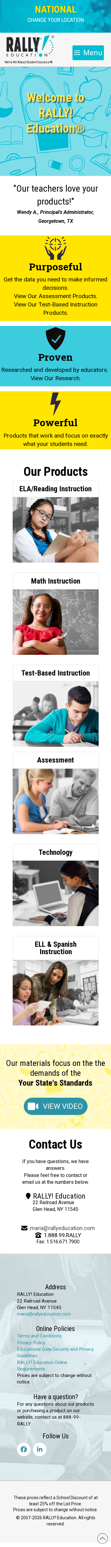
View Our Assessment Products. (55, 296)
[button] (55, 20)
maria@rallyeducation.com (62, 1228)
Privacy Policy (31, 1342)
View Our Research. (56, 378)
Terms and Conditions (39, 1336)
